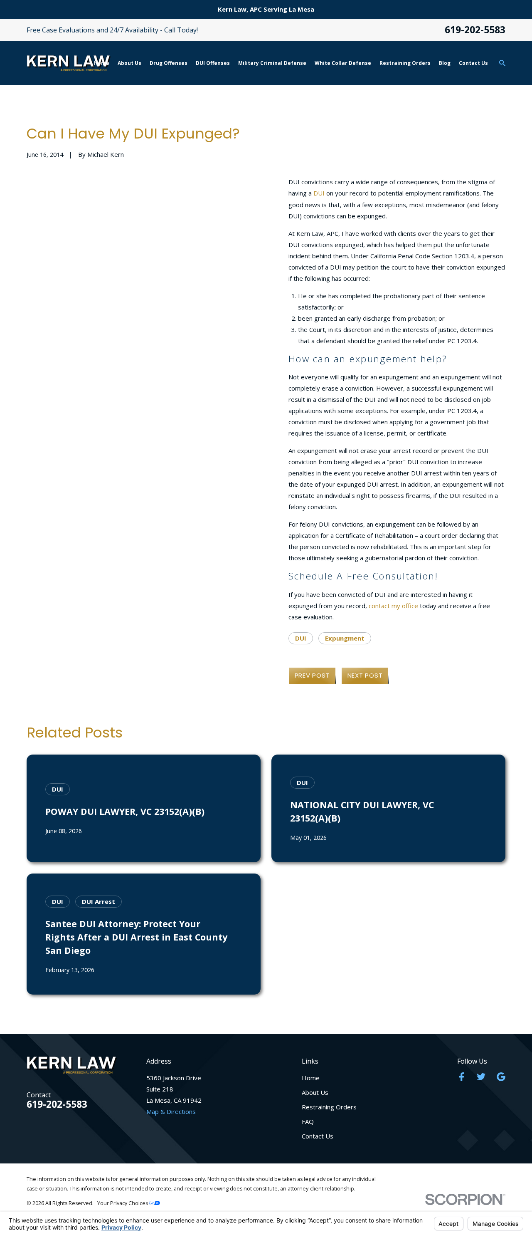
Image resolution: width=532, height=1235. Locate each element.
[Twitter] (481, 1076)
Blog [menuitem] (445, 63)
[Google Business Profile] (501, 1076)
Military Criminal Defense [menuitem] (272, 63)
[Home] (69, 63)
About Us (315, 1092)
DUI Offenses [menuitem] (213, 63)
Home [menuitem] (101, 63)
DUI (319, 193)
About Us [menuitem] (129, 63)
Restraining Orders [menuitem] (405, 63)
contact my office (393, 605)
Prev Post (312, 675)
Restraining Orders (329, 1107)
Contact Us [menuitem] (473, 63)
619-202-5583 (475, 30)
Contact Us (317, 1136)
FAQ (308, 1121)
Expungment (345, 638)
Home (311, 1078)
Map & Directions (171, 1111)
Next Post (365, 675)
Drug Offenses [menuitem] (168, 63)
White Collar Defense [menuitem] (343, 63)
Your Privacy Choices (123, 1203)
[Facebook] (461, 1076)
